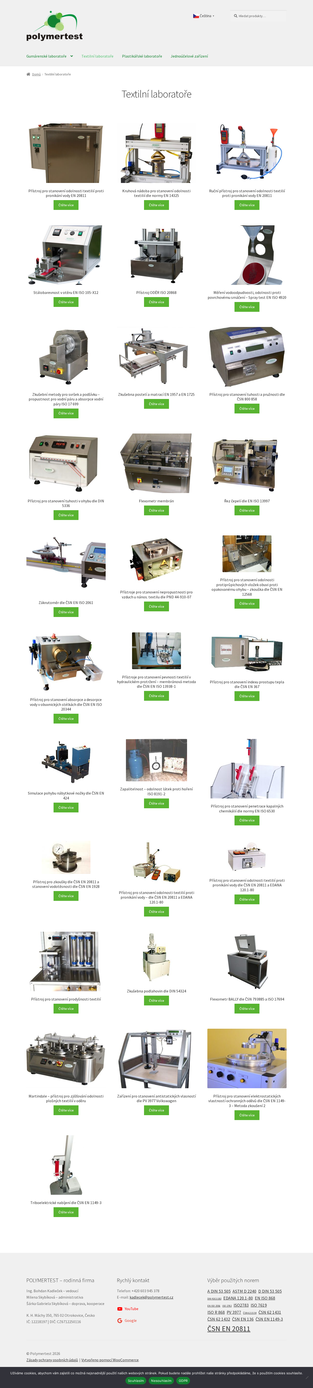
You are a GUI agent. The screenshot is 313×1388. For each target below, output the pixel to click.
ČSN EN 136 (243, 1319)
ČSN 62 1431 (269, 1312)
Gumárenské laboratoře (46, 56)
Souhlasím (136, 1381)
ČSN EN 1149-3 (269, 1319)
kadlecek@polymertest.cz (151, 1297)
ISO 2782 (227, 1305)
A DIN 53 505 (219, 1291)
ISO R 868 (216, 1312)
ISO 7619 (259, 1305)
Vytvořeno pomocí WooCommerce (110, 1359)
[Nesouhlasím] (306, 1377)
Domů (36, 74)
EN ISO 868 (265, 1298)
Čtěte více (66, 205)
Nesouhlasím (161, 1381)
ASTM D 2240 (244, 1291)
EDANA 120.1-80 (238, 1298)
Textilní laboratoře (97, 56)
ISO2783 (241, 1305)
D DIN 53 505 (270, 1291)
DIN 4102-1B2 (214, 1298)
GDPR (183, 1381)
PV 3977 (234, 1312)
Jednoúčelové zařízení (189, 56)
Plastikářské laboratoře (142, 56)
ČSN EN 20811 (228, 1328)
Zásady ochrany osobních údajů (52, 1359)
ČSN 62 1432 (218, 1319)
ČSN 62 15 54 (250, 1313)
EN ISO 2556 (213, 1305)
